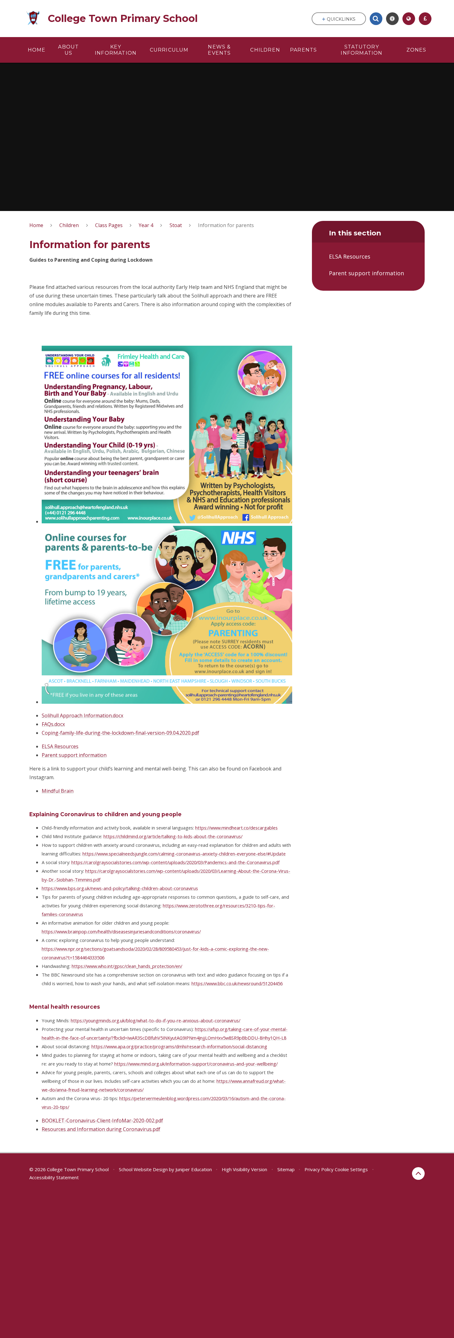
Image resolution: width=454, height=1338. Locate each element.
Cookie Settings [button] (351, 1169)
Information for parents (226, 225)
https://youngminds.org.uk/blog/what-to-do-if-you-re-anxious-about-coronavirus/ (155, 1020)
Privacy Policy (319, 1169)
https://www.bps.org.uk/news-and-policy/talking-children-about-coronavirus (120, 888)
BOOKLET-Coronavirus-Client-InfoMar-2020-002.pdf (102, 1120)
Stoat (176, 225)
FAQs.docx (53, 724)
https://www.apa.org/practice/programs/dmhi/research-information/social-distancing (179, 1046)
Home (36, 225)
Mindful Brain (58, 790)
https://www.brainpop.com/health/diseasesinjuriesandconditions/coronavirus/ (121, 931)
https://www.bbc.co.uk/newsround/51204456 (237, 983)
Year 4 (146, 225)
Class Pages (109, 225)
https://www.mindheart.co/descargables (236, 828)
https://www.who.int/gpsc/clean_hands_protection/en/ (127, 966)
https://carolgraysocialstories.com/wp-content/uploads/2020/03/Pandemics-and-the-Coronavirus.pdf (175, 862)
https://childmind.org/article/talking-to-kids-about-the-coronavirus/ (172, 836)
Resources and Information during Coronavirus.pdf (101, 1129)
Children (69, 225)
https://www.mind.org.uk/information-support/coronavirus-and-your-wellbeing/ (196, 1064)
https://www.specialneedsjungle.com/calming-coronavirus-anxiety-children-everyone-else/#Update (184, 853)
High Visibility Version (244, 1169)
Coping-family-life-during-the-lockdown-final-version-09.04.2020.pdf (120, 732)
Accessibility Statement (54, 1177)
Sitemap (286, 1169)
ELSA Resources (60, 746)
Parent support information (74, 755)
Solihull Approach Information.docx (82, 715)
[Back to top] (418, 1173)
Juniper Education (193, 1169)
